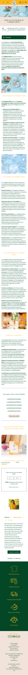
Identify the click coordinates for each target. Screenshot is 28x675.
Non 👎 (17, 478)
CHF (8, 2)
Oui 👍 (10, 478)
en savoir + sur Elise (14, 552)
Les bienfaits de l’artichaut (14, 408)
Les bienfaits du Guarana (14, 399)
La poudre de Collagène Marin (16, 354)
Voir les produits (14, 446)
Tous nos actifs (14, 416)
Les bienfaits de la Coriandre (14, 405)
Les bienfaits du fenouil (14, 411)
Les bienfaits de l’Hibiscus (14, 402)
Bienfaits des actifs (13, 28)
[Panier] (20, 2)
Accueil (4, 30)
